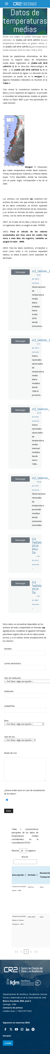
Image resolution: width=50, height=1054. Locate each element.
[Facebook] (5, 1030)
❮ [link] (21, 951)
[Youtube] (16, 1030)
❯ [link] (31, 951)
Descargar (20, 272)
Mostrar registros (24, 850)
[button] (6, 4)
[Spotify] (33, 1030)
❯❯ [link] (36, 951)
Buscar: (25, 856)
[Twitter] (11, 1030)
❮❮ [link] (16, 951)
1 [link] (26, 951)
